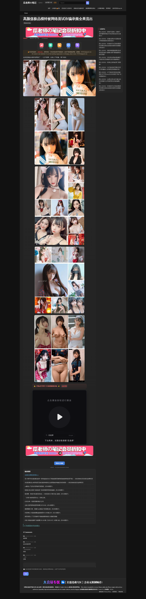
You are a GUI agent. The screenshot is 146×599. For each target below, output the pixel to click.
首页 (49, 8)
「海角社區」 (40, 52)
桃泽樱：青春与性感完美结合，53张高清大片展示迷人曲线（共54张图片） (47, 494)
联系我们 (108, 8)
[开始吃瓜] (59, 46)
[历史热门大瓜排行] (67, 8)
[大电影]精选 (101, 8)
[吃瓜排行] (42, 46)
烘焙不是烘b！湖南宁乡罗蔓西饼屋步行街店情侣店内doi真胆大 (110, 33)
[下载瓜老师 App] (55, 2)
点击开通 (64, 386)
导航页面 (120, 591)
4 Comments (45, 38)
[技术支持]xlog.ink (117, 8)
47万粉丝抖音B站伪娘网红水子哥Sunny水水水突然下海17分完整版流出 (110, 74)
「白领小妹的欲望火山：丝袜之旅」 (35, 497)
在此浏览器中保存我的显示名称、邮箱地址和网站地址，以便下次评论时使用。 (46, 569)
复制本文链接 (59, 463)
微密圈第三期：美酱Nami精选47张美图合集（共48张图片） (42, 509)
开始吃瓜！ (25, 38)
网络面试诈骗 (27, 23)
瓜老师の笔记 (29, 3)
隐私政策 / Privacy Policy (105, 591)
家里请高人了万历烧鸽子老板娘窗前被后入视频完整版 (41, 516)
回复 (35, 536)
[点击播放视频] (59, 417)
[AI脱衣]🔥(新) (56, 8)
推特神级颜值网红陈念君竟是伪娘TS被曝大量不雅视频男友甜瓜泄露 (110, 52)
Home (26, 13)
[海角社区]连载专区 (79, 8)
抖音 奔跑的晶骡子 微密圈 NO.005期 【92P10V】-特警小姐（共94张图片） (47, 520)
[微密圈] (68, 46)
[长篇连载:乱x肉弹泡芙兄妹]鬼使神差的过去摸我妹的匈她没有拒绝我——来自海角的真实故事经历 (54, 482)
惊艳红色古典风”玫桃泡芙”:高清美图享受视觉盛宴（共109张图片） (45, 490)
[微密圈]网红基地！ (91, 8)
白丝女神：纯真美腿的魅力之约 (34, 501)
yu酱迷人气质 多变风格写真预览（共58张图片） (39, 486)
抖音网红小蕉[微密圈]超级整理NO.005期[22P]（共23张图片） (43, 512)
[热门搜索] (77, 46)
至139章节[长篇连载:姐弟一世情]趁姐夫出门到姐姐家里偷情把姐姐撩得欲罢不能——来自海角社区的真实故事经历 (59, 478)
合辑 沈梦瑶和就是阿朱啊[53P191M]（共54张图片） (40, 505)
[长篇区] (50, 46)
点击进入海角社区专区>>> (32, 475)
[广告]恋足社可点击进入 (32, 525)
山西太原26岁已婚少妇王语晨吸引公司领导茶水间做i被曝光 (110, 81)
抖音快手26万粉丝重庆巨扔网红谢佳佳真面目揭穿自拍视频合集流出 (110, 45)
